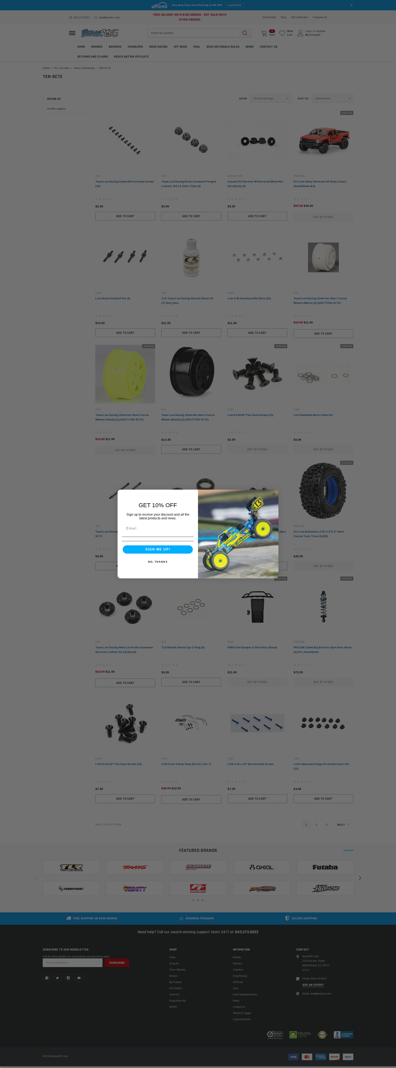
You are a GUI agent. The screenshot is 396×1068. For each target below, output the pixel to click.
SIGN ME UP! (157, 549)
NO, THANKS (158, 561)
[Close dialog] (273, 494)
